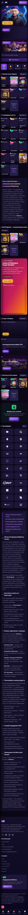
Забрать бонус (7, 22)
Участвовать (6, 42)
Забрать (6, 334)
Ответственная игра (6, 849)
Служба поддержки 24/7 (13, 526)
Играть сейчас (7, 281)
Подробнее (6, 29)
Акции (2, 844)
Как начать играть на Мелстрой (15, 519)
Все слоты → (23, 115)
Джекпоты (3, 871)
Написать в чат (7, 886)
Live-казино (4, 861)
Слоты (2, 858)
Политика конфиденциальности (9, 851)
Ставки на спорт (5, 866)
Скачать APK (14, 418)
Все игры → (23, 74)
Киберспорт (4, 868)
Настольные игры (5, 863)
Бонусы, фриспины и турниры (14, 521)
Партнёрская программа (7, 846)
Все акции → (23, 318)
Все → (24, 426)
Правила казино (5, 841)
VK (6, 835)
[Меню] (2, 2)
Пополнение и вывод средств (14, 524)
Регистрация (23, 2)
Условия (6, 351)
